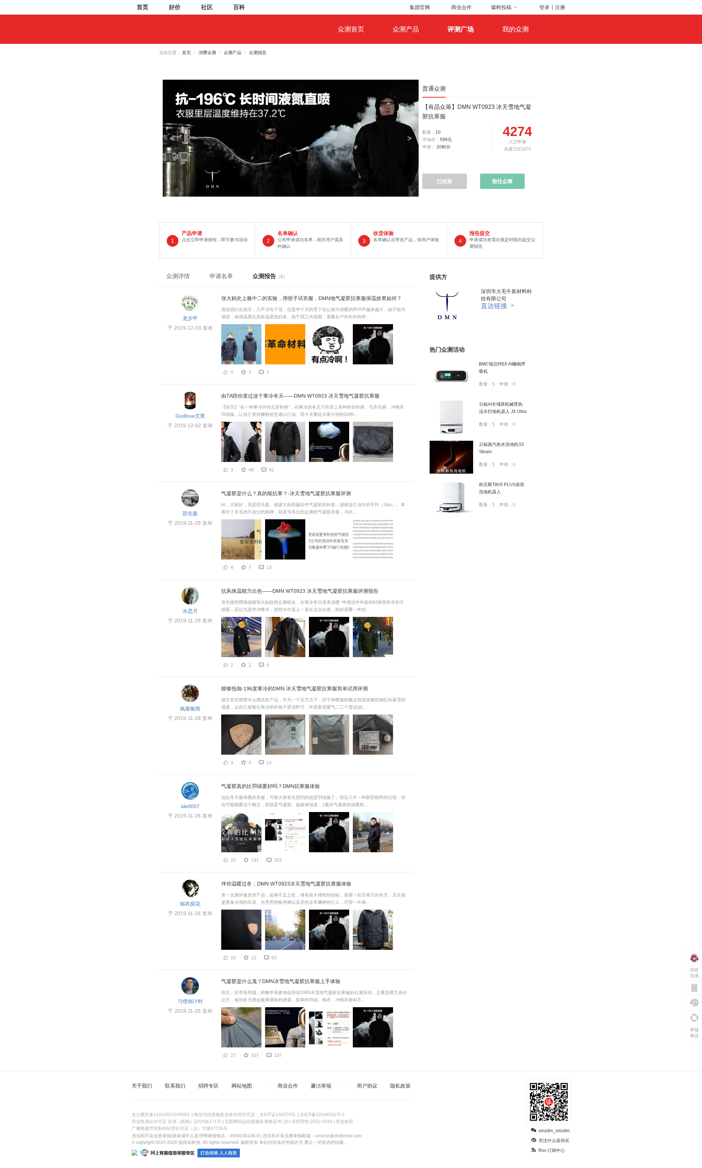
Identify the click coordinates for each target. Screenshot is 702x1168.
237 (278, 1055)
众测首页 (351, 29)
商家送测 (694, 972)
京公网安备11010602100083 (160, 1114)
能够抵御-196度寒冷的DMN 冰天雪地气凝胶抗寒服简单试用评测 (294, 688)
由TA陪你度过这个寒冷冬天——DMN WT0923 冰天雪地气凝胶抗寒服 (300, 396)
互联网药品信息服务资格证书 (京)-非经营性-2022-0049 (278, 1121)
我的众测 (515, 29)
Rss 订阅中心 (552, 1150)
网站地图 (241, 1086)
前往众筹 (502, 181)
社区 (207, 7)
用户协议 (367, 1086)
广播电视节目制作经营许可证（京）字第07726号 (180, 1128)
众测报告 (270, 276)
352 (278, 860)
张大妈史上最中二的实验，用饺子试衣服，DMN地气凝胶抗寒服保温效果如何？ (311, 298)
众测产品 (406, 29)
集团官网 (420, 7)
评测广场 (461, 29)
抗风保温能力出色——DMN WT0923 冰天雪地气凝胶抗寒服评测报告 (299, 591)
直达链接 (497, 306)
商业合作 (461, 7)
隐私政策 (400, 1086)
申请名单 (221, 276)
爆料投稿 (501, 7)
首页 (142, 7)
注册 (560, 7)
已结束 (444, 181)
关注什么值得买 (554, 1140)
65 (274, 957)
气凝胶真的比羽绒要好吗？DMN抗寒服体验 (270, 786)
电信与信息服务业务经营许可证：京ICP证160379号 (244, 1114)
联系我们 (175, 1086)
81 (271, 470)
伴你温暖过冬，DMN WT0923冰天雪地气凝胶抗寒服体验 (286, 884)
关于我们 (142, 1086)
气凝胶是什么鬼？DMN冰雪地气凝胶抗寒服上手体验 (280, 981)
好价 (175, 7)
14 (269, 762)
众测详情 (178, 276)
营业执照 (344, 1121)
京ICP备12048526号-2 (322, 1114)
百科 (239, 7)
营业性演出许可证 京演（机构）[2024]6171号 (176, 1121)
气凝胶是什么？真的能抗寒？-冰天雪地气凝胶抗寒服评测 (286, 493)
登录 (544, 7)
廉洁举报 (321, 1086)
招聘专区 (208, 1086)
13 (269, 567)
